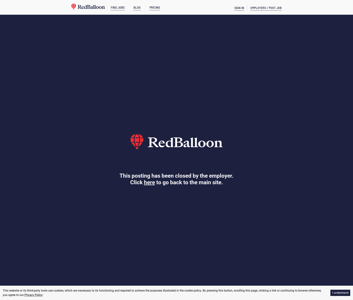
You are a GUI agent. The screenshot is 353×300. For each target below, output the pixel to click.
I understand (340, 292)
